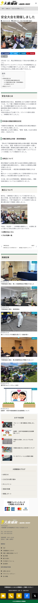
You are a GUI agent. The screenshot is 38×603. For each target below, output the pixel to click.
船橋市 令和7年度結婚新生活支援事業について (23, 432)
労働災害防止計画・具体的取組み (14, 82)
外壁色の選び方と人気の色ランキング (23, 448)
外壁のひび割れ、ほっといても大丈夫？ (23, 440)
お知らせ (8, 8)
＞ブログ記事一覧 (6, 235)
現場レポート (7, 494)
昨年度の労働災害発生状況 (13, 80)
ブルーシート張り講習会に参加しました (23, 424)
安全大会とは (7, 78)
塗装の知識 (6, 489)
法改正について (10, 84)
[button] (36, 3)
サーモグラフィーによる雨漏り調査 (23, 456)
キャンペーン (7, 484)
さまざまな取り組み (25, 21)
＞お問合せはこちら (7, 232)
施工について (7, 86)
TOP (3, 8)
